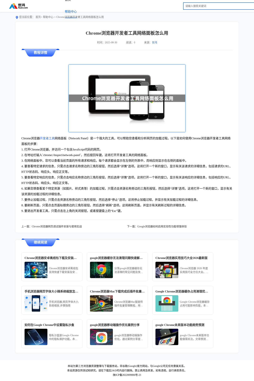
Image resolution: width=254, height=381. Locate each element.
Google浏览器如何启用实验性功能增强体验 (162, 226)
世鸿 (154, 42)
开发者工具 (47, 138)
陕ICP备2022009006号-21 (127, 375)
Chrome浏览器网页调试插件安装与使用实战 (57, 226)
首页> (39, 17)
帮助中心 (71, 11)
